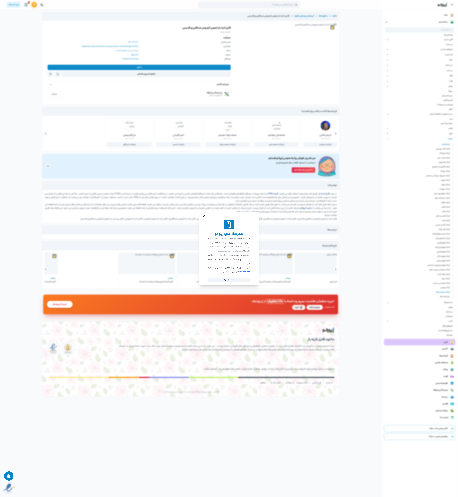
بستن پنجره (230, 279)
